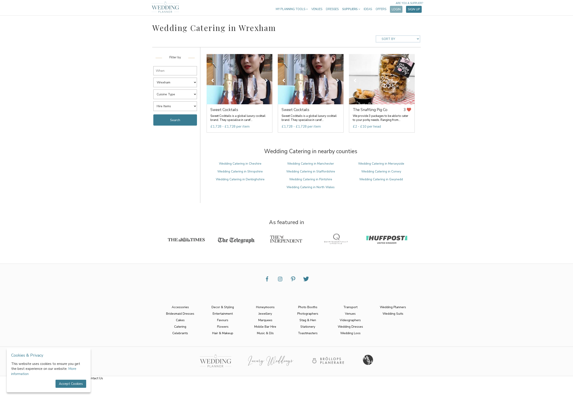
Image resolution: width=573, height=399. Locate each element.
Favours (222, 320)
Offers (381, 9)
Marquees (265, 320)
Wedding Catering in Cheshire (240, 163)
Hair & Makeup (222, 333)
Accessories (180, 307)
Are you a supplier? (409, 3)
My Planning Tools (291, 9)
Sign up (414, 9)
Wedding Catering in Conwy (381, 171)
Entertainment (223, 314)
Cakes (180, 320)
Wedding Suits (393, 314)
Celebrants (180, 333)
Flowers (223, 327)
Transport (350, 307)
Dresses (332, 9)
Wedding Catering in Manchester (310, 163)
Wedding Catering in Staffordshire (310, 171)
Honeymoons (265, 307)
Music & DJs (265, 333)
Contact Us (95, 378)
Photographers (307, 314)
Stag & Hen (307, 320)
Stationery (307, 327)
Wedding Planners (393, 307)
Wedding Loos (350, 333)
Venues (316, 9)
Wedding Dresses (350, 327)
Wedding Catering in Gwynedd (381, 179)
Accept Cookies (71, 384)
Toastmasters (308, 333)
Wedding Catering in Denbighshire (240, 179)
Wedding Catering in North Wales (310, 187)
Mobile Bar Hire (265, 327)
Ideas (368, 9)
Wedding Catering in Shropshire (240, 171)
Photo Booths (307, 307)
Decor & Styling (223, 307)
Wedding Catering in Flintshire (310, 179)
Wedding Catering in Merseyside (381, 163)
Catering (180, 327)
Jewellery (265, 314)
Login (396, 9)
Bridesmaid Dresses (180, 314)
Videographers (350, 320)
